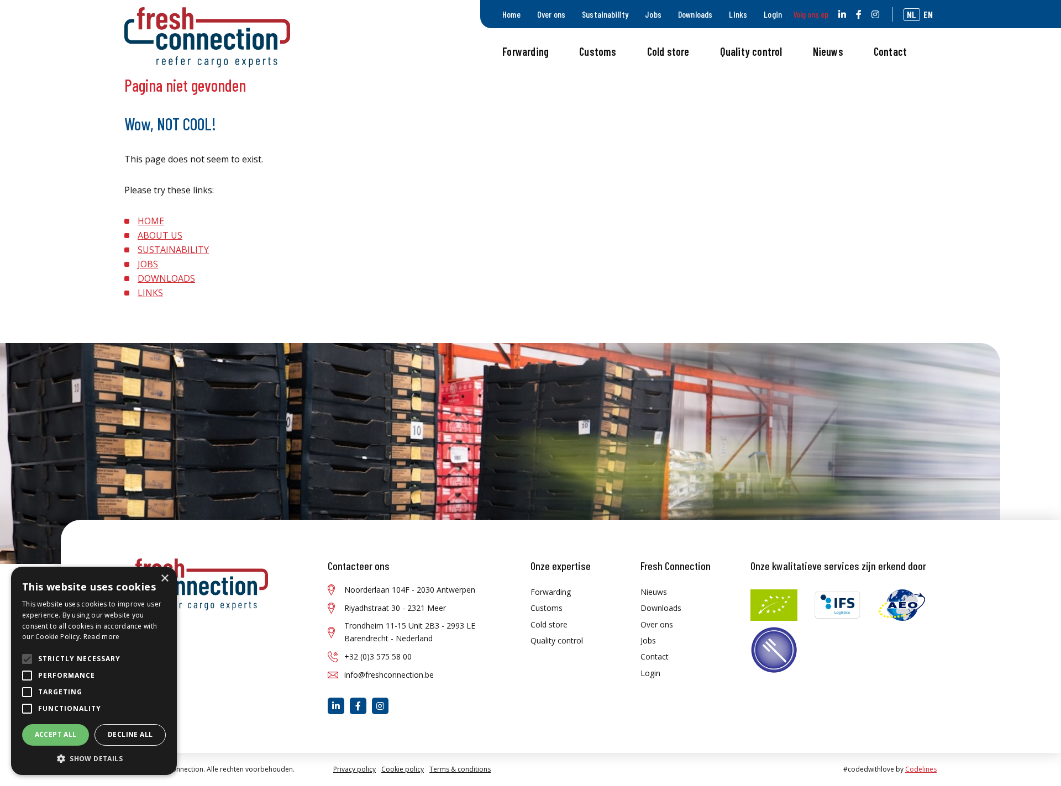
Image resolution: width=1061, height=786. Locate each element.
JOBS (148, 264)
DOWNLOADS (166, 278)
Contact (890, 51)
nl (912, 14)
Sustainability (605, 14)
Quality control (751, 51)
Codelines (921, 769)
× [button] (164, 578)
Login (773, 14)
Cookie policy (402, 769)
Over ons (551, 14)
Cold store (668, 51)
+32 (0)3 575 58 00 (378, 656)
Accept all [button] (56, 734)
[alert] (94, 671)
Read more (101, 636)
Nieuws (828, 51)
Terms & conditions (460, 769)
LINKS (150, 293)
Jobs (653, 14)
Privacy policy (354, 769)
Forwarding (525, 51)
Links (738, 14)
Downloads (695, 14)
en (928, 14)
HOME (151, 221)
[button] (94, 758)
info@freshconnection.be (389, 674)
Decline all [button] (130, 734)
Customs (597, 51)
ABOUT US (160, 235)
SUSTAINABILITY (173, 250)
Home (511, 14)
